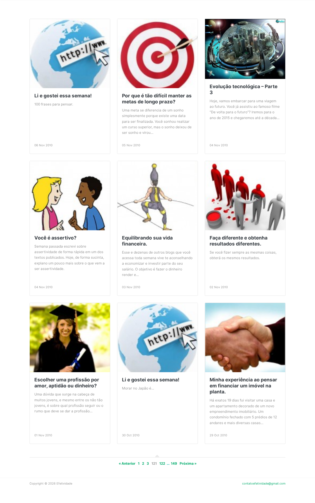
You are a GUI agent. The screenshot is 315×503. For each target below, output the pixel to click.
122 (162, 463)
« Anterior (127, 463)
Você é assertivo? (55, 238)
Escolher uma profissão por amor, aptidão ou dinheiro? (66, 383)
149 (174, 463)
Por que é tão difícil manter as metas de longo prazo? (157, 99)
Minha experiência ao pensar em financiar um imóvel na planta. (243, 386)
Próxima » (188, 463)
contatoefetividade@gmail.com (263, 483)
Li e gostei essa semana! (63, 96)
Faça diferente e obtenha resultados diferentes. (238, 241)
